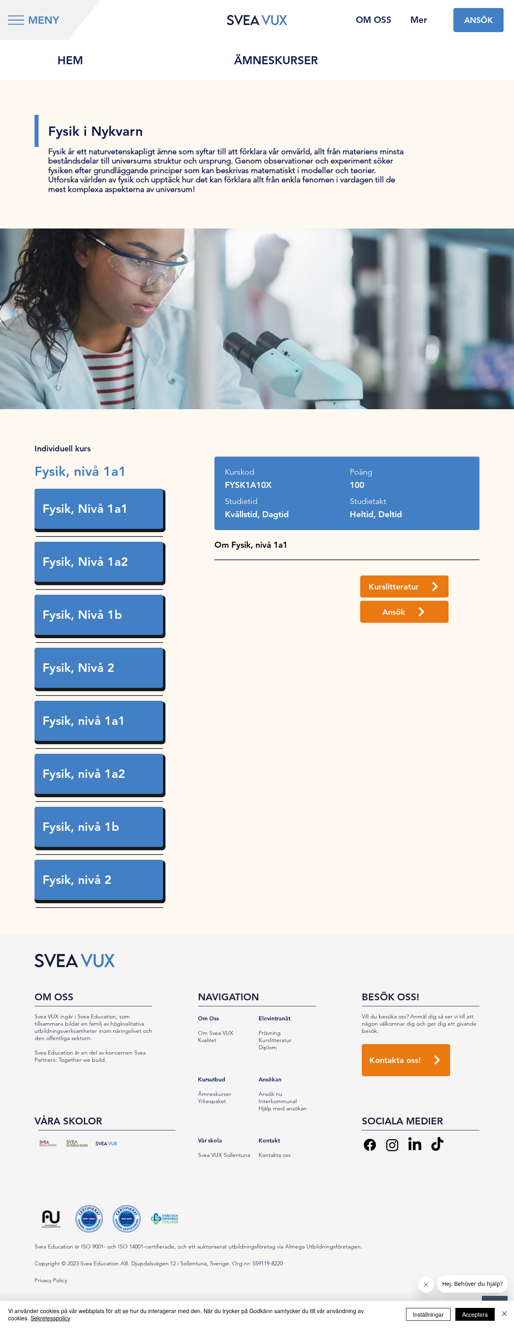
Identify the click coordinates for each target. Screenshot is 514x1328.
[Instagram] (392, 1145)
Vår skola (210, 1140)
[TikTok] (437, 1145)
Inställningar (428, 1314)
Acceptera (475, 1314)
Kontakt (269, 1140)
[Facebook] (370, 1145)
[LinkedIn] (415, 1145)
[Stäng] (504, 1314)
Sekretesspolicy (50, 1318)
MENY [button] (43, 20)
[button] (16, 20)
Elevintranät (274, 1018)
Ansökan (270, 1079)
